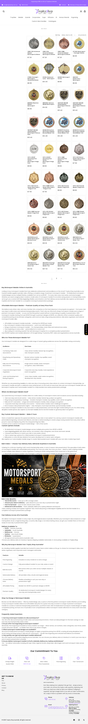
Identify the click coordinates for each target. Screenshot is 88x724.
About (3, 683)
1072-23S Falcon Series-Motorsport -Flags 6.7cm (79, 159)
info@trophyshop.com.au (10, 5)
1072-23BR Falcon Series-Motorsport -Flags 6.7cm (49, 187)
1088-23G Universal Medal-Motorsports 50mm (49, 53)
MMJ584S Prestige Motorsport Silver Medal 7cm (49, 264)
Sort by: (57, 35)
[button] (4, 11)
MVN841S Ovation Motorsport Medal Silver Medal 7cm (63, 131)
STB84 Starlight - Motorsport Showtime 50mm (33, 79)
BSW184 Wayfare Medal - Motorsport (33, 104)
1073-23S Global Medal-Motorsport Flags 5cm (49, 213)
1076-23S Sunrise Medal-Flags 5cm (63, 186)
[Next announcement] (83, 1)
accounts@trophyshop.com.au (57, 708)
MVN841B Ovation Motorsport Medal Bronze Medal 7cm (48, 131)
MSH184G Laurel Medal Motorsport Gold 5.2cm (63, 239)
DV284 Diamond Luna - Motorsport (48, 78)
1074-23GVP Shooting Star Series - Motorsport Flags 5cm (48, 160)
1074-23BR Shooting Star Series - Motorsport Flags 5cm (63, 160)
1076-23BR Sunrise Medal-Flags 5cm (33, 212)
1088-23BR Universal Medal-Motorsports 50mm (64, 53)
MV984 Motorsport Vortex (64, 78)
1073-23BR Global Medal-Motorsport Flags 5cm (79, 213)
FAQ (3, 680)
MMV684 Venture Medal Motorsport (48, 103)
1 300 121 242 (52, 699)
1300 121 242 (25, 5)
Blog (3, 690)
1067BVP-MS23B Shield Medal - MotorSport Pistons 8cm (34, 132)
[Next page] (61, 278)
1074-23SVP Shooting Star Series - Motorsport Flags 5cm (33, 160)
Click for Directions (74, 703)
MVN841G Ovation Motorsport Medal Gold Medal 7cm (79, 131)
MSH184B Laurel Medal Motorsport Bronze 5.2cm (33, 239)
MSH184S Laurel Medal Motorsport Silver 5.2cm (48, 239)
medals (22, 383)
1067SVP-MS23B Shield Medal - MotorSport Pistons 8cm (64, 105)
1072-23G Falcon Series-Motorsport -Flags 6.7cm (34, 187)
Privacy (4, 685)
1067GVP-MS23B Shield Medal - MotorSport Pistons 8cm (79, 105)
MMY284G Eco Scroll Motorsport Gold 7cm (33, 264)
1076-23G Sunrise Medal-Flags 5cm (78, 186)
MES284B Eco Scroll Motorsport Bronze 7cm (79, 264)
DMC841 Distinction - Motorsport (77, 79)
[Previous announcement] (5, 1)
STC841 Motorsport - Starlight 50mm (79, 52)
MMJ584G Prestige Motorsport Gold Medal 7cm (64, 264)
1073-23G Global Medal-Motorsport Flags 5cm (64, 213)
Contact (4, 688)
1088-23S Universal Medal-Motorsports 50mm (34, 53)
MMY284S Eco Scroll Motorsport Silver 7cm (78, 239)
